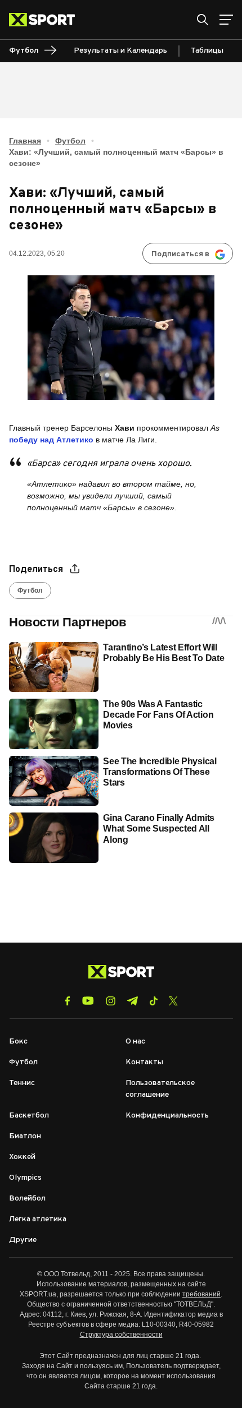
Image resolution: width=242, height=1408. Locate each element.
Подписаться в (180, 254)
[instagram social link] (110, 1000)
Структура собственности (121, 1334)
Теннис (22, 1083)
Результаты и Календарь (120, 51)
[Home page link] (46, 19)
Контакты (144, 1062)
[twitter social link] (173, 1000)
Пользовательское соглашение (160, 1089)
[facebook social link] (67, 1000)
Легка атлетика (37, 1219)
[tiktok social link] (153, 1000)
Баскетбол (29, 1115)
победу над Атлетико (51, 439)
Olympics (25, 1178)
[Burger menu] (226, 20)
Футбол (70, 140)
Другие (23, 1240)
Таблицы (207, 51)
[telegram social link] (132, 1000)
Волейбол (27, 1198)
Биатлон (25, 1136)
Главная (25, 140)
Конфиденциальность (167, 1115)
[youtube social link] (88, 1000)
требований (201, 1294)
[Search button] (202, 19)
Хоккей (22, 1157)
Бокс (18, 1041)
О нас (135, 1041)
